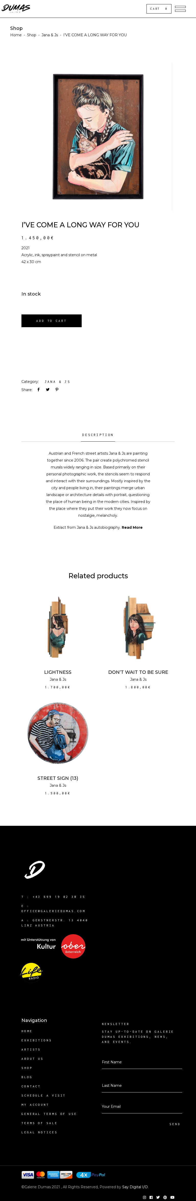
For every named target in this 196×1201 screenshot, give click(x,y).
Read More (132, 527)
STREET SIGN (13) (58, 778)
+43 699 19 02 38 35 (59, 896)
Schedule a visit (43, 1095)
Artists (31, 1049)
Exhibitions (36, 1040)
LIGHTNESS (57, 672)
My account (35, 1104)
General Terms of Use (49, 1113)
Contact (31, 1086)
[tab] (98, 437)
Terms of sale (39, 1123)
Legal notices (39, 1132)
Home (16, 35)
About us (32, 1058)
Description (98, 435)
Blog (27, 1077)
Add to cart (51, 320)
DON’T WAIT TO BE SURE (138, 672)
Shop (31, 35)
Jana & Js (50, 35)
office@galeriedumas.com (53, 911)
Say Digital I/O (135, 1187)
